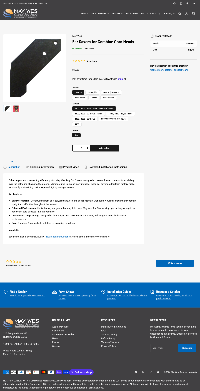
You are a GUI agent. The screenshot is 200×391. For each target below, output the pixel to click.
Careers (56, 346)
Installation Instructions (113, 326)
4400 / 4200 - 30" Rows (85, 119)
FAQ (142, 14)
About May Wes (98, 14)
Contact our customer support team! (169, 69)
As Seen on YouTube (63, 334)
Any (76, 135)
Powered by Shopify (188, 372)
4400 (77, 124)
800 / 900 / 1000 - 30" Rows (113, 119)
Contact (152, 14)
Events (55, 342)
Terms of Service (110, 342)
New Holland (108, 97)
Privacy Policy (108, 346)
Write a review (175, 263)
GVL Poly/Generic (111, 92)
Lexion (94, 97)
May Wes (77, 36)
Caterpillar (92, 92)
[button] (79, 61)
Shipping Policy (109, 334)
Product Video (71, 167)
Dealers (116, 14)
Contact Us (58, 330)
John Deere (80, 97)
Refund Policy (108, 338)
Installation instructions (57, 236)
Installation (132, 14)
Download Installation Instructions (108, 167)
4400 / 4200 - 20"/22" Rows (120, 114)
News (55, 338)
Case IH (78, 92)
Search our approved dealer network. (27, 295)
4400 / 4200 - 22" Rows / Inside (88, 114)
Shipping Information (42, 167)
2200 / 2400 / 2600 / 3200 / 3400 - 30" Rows (94, 108)
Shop (83, 14)
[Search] (179, 13)
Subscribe (187, 348)
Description (14, 167)
